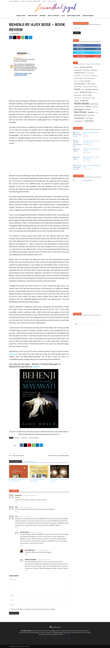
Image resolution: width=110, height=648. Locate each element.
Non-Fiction (17, 20)
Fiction (77, 89)
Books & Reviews (88, 15)
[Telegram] (30, 37)
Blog (63, 15)
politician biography (33, 437)
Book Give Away (90, 73)
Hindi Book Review (91, 89)
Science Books (90, 115)
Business (76, 81)
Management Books (79, 106)
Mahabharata (94, 104)
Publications (20, 15)
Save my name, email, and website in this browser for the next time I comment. (33, 609)
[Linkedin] (26, 37)
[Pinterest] (18, 37)
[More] (34, 37)
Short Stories (89, 118)
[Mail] (55, 637)
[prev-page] (10, 484)
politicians (12, 354)
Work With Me (32, 15)
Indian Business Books (89, 98)
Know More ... (67, 634)
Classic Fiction (78, 86)
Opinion (91, 112)
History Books (77, 95)
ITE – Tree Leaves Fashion (16, 455)
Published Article (80, 115)
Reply (16, 502)
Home (10, 20)
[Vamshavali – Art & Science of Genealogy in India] (77, 143)
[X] (14, 37)
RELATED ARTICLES (15, 461)
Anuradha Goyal (15, 33)
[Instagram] (45, 637)
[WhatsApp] (22, 37)
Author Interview (86, 67)
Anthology (76, 67)
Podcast (49, 1)
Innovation (84, 101)
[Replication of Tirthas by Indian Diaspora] (77, 151)
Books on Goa (93, 75)
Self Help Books (79, 118)
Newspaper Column (82, 109)
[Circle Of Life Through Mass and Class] (77, 168)
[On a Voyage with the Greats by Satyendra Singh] (39, 471)
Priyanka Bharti (24, 532)
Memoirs (89, 106)
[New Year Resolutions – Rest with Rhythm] (77, 159)
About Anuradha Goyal (14, 1)
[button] (99, 16)
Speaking (42, 15)
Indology (76, 101)
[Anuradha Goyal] (55, 8)
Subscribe (97, 56)
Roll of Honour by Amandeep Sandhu (58, 455)
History (95, 92)
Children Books (91, 84)
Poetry (96, 112)
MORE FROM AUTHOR (29, 461)
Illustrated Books (78, 98)
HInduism (76, 92)
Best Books (86, 70)
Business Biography (84, 81)
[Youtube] (69, 637)
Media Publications (73, 15)
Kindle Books (24, 437)
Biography (24, 20)
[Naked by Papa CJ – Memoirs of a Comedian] (59, 471)
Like (99, 45)
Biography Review (79, 73)
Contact (54, 1)
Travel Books (89, 121)
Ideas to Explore (53, 15)
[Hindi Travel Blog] (87, 326)
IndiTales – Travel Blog (26, 1)
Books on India (78, 78)
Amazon (36, 366)
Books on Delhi (85, 75)
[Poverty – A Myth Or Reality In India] (77, 135)
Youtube (44, 1)
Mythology (95, 106)
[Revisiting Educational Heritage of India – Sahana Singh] (18, 471)
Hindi (83, 89)
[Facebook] (11, 37)
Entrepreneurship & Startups (90, 86)
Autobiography (78, 70)
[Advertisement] (39, 46)
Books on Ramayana (89, 78)
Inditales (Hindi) (36, 1)
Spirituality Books (78, 121)
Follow (98, 49)
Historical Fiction (86, 92)
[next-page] (13, 484)
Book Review (77, 75)
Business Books (80, 84)
